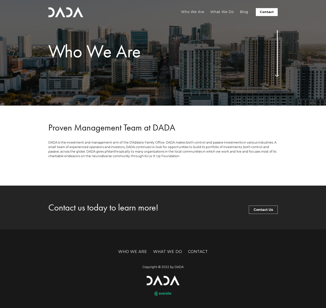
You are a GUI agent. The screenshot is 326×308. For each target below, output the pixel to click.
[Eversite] (163, 293)
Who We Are (192, 12)
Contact (267, 12)
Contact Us (263, 210)
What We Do (222, 12)
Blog (244, 12)
